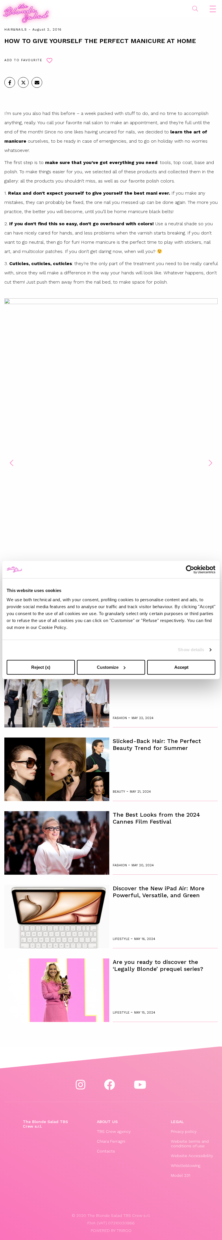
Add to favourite (23, 60)
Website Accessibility (192, 1155)
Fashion (120, 718)
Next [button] (210, 463)
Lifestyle (122, 939)
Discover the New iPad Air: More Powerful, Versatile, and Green (158, 892)
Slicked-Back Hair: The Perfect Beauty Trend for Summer (157, 744)
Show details (191, 649)
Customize (108, 667)
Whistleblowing (185, 1165)
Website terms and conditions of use (190, 1143)
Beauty (119, 792)
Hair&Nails (15, 29)
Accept (181, 667)
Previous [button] (11, 463)
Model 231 (180, 1175)
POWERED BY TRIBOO (111, 1230)
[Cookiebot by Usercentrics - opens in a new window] (190, 569)
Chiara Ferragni (111, 1141)
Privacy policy (184, 1131)
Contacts (106, 1151)
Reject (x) (40, 667)
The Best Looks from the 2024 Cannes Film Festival (156, 818)
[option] (111, 458)
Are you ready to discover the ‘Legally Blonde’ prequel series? (158, 965)
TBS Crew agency (114, 1131)
